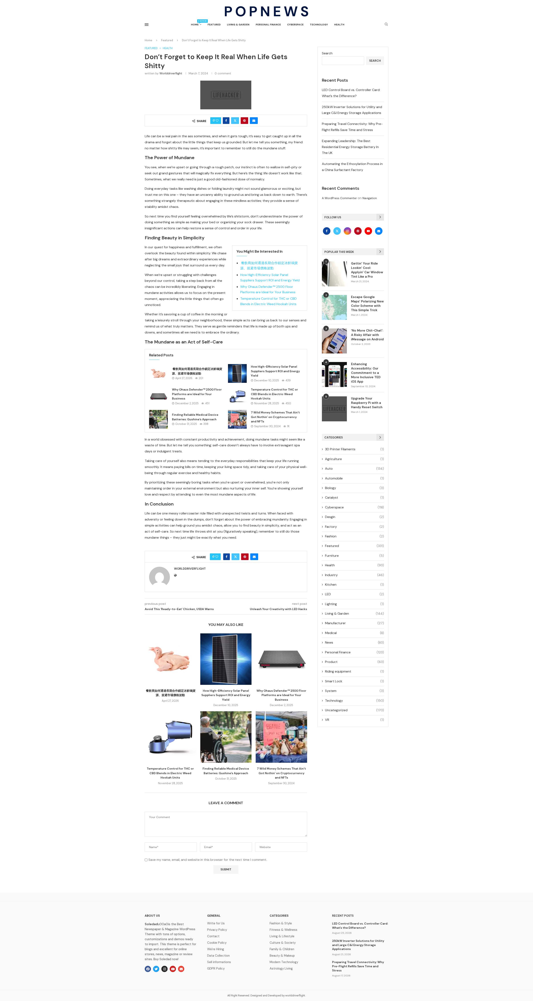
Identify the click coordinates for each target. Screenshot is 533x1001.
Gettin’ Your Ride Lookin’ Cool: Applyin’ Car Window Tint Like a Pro (367, 270)
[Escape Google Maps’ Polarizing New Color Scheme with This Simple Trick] (334, 307)
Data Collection (218, 955)
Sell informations (219, 962)
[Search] (386, 24)
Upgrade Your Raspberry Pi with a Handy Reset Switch (366, 402)
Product (354, 662)
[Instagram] (348, 231)
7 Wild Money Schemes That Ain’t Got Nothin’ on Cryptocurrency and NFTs (275, 417)
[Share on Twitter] (235, 120)
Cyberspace (295, 24)
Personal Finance (268, 24)
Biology (354, 488)
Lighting (354, 604)
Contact (213, 936)
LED (354, 594)
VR (354, 720)
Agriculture (354, 459)
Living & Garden (238, 24)
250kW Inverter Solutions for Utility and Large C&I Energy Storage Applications (358, 945)
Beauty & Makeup (282, 955)
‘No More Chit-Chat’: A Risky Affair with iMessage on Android (367, 334)
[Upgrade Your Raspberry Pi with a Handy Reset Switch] (334, 408)
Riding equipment (354, 671)
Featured (214, 24)
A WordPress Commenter (339, 198)
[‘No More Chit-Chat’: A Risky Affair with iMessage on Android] (334, 340)
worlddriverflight (170, 73)
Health (339, 24)
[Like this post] (217, 120)
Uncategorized (354, 710)
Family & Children (282, 949)
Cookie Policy (217, 942)
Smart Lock (354, 681)
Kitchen (354, 584)
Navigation (369, 198)
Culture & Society (283, 942)
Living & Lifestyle (282, 936)
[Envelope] (181, 969)
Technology (319, 24)
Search (327, 53)
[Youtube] (369, 231)
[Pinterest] (358, 231)
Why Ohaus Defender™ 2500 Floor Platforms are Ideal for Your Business (197, 394)
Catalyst (354, 497)
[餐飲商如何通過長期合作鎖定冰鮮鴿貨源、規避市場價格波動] (158, 373)
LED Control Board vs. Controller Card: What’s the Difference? (360, 926)
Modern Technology (284, 962)
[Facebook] (327, 231)
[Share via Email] (254, 120)
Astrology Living (281, 968)
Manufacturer (354, 623)
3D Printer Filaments (354, 449)
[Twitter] (337, 231)
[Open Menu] (146, 24)
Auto (354, 468)
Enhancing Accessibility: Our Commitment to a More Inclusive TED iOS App (366, 373)
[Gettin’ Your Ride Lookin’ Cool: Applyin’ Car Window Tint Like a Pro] (334, 273)
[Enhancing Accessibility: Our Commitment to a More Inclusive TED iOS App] (334, 374)
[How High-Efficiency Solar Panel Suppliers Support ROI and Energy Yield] (237, 373)
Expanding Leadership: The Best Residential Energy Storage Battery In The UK (350, 147)
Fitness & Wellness (283, 929)
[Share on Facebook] (226, 120)
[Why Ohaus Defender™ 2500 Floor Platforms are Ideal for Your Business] (158, 396)
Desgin (354, 517)
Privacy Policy (217, 929)
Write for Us (216, 923)
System (354, 691)
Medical (354, 633)
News (354, 642)
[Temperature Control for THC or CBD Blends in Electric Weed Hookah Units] (237, 396)
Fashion (354, 536)
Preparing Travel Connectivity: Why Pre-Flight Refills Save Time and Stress (358, 966)
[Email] (379, 231)
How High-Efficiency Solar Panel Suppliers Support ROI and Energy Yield (275, 371)
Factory (354, 526)
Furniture (354, 555)
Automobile (354, 478)
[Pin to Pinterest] (244, 120)
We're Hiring (215, 949)
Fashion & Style (281, 923)
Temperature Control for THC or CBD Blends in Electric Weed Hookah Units (274, 394)
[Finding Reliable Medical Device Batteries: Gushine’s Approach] (158, 419)
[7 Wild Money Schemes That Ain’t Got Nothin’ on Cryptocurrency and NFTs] (237, 419)
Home (196, 23)
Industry (354, 575)
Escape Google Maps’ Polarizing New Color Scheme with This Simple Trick (367, 303)
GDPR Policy (216, 968)
